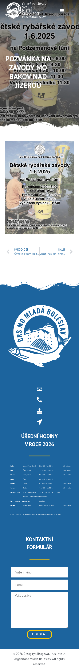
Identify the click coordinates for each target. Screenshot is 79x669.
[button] (62, 10)
